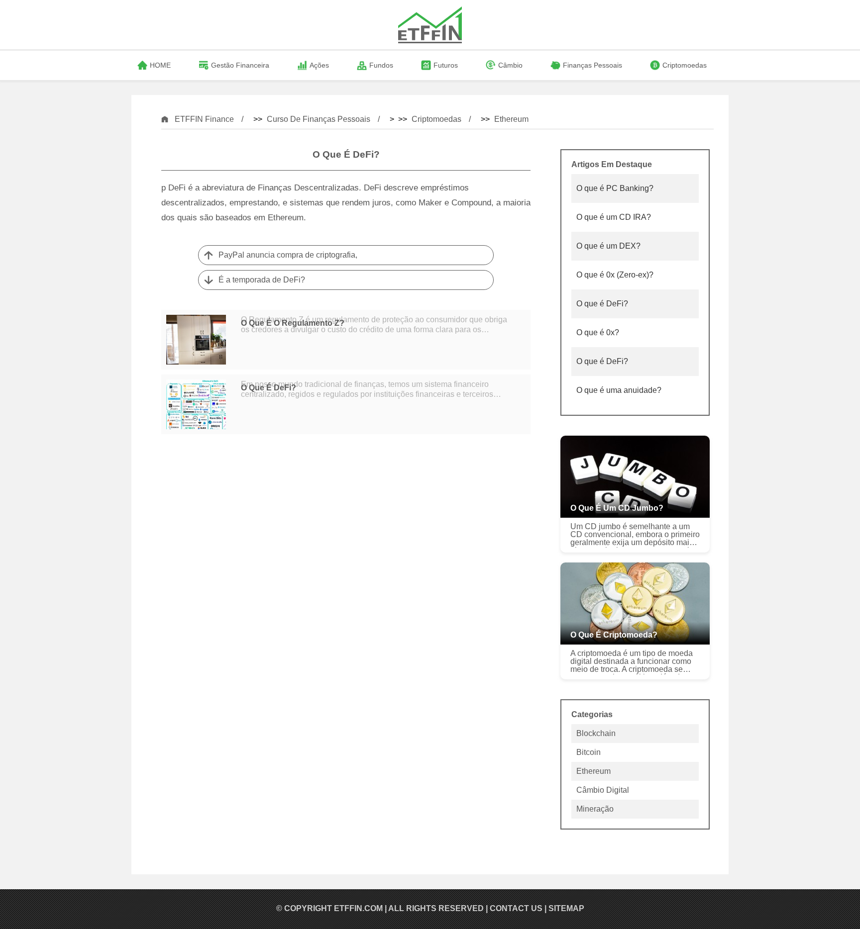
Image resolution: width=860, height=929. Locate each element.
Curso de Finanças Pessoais (318, 119)
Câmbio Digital (602, 790)
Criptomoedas (436, 119)
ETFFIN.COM (358, 908)
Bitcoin (588, 752)
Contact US (516, 908)
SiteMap (566, 908)
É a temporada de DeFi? (261, 280)
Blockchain (596, 733)
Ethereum (511, 119)
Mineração (595, 809)
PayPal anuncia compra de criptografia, (287, 255)
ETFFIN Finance (204, 119)
